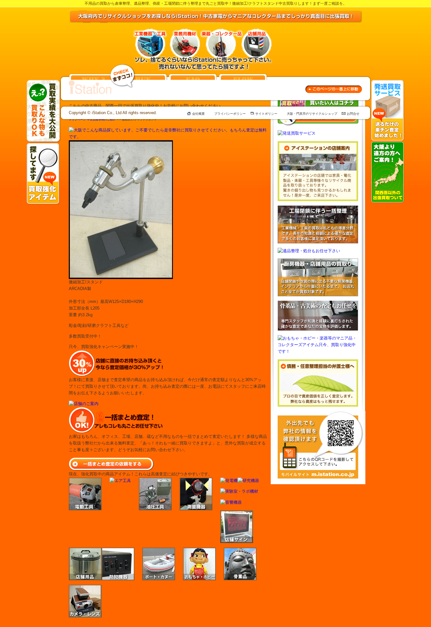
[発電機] (229, 480)
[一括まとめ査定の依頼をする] (111, 460)
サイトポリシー (266, 113)
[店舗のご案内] (83, 403)
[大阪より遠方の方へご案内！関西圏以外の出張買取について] (387, 144)
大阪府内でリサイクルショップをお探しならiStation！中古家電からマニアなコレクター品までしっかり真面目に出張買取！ (215, 16)
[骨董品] (240, 550)
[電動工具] (85, 480)
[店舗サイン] (236, 513)
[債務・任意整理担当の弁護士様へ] (318, 362)
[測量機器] (196, 480)
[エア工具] (120, 480)
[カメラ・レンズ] (85, 587)
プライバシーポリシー (230, 113)
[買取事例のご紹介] (122, 67)
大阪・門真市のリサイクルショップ (312, 113)
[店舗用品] (85, 550)
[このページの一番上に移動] (333, 88)
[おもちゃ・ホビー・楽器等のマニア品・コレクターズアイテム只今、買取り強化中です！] (318, 338)
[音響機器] (231, 502)
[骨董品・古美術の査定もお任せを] (318, 303)
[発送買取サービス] (387, 82)
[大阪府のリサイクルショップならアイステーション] (90, 83)
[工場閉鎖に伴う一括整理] (318, 208)
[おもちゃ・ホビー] (199, 550)
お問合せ (353, 113)
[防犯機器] (118, 550)
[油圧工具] (155, 480)
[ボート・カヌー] (158, 550)
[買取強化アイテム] (43, 145)
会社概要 (198, 113)
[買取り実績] (44, 82)
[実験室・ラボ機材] (239, 491)
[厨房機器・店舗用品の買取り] (318, 261)
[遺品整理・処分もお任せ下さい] (309, 250)
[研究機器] (248, 480)
